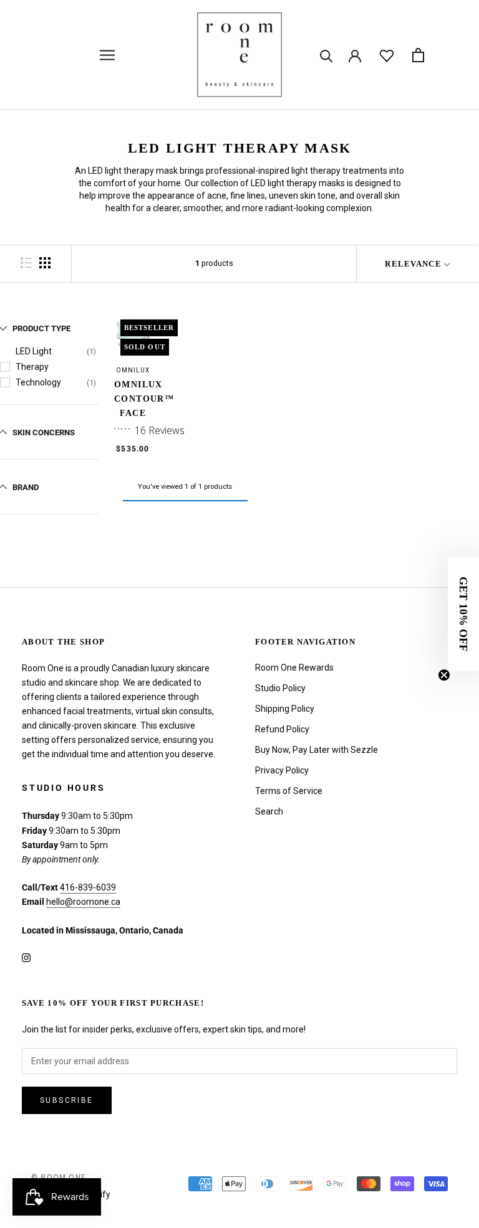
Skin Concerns (43, 432)
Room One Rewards (294, 668)
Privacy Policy (282, 770)
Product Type (41, 328)
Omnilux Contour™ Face (144, 399)
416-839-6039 (88, 887)
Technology (38, 382)
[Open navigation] (107, 55)
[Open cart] (418, 55)
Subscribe (67, 1100)
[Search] (326, 55)
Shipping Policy (284, 709)
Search (269, 811)
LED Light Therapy (34, 359)
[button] (463, 614)
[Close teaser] (444, 675)
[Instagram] (26, 957)
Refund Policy (282, 729)
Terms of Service (288, 791)
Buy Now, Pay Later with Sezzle (316, 750)
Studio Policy (280, 688)
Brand (25, 487)
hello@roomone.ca (83, 902)
